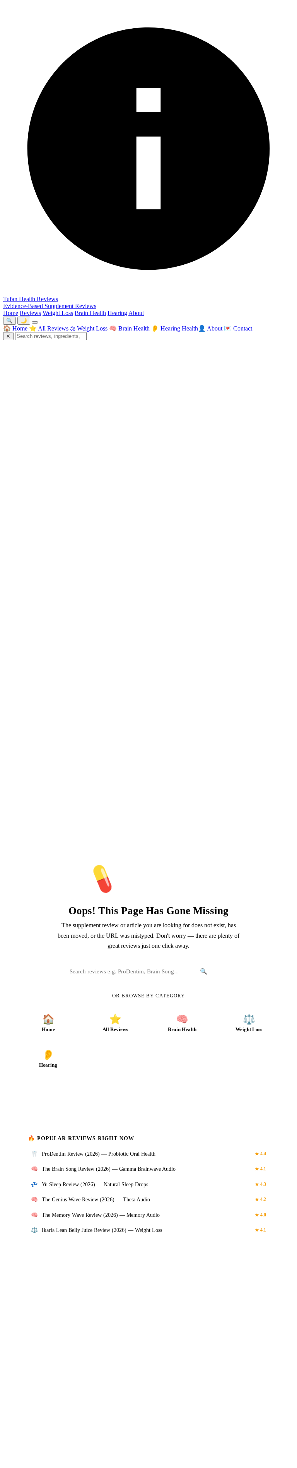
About (136, 313)
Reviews (30, 313)
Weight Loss (58, 313)
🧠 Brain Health (129, 328)
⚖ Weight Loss (89, 328)
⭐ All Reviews (48, 328)
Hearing (117, 313)
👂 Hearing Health (174, 328)
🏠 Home (15, 328)
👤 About (210, 328)
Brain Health (90, 313)
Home (10, 313)
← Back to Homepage (148, 1096)
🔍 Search (213, 971)
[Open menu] (35, 322)
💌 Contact (238, 328)
